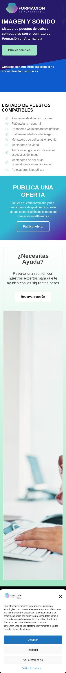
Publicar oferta (33, 226)
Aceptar (33, 639)
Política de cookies (31, 668)
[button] (60, 596)
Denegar (33, 649)
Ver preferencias (33, 659)
